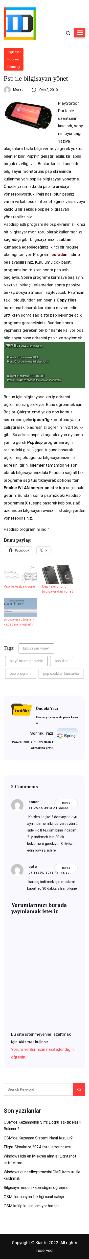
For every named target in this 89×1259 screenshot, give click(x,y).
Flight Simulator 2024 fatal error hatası (37, 1147)
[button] (79, 32)
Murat (18, 89)
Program (13, 59)
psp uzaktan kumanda (61, 673)
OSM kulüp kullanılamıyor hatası (31, 1206)
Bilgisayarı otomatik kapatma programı (19, 621)
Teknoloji (13, 67)
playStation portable (26, 661)
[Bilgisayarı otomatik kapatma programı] (20, 607)
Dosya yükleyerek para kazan (57, 720)
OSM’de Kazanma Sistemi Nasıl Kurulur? (38, 1138)
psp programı (20, 673)
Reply (66, 803)
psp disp (61, 661)
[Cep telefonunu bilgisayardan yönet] (58, 574)
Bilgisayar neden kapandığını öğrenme (36, 1187)
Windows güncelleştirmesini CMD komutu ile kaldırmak (42, 1175)
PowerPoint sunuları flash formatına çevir (32, 745)
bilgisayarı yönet (36, 648)
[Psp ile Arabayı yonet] (20, 574)
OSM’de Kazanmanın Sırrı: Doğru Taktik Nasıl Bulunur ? (42, 1125)
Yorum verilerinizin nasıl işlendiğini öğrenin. (43, 1053)
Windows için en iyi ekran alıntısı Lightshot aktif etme (40, 1159)
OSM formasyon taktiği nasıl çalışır (34, 1196)
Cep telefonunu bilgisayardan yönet (57, 588)
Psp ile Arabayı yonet (20, 586)
